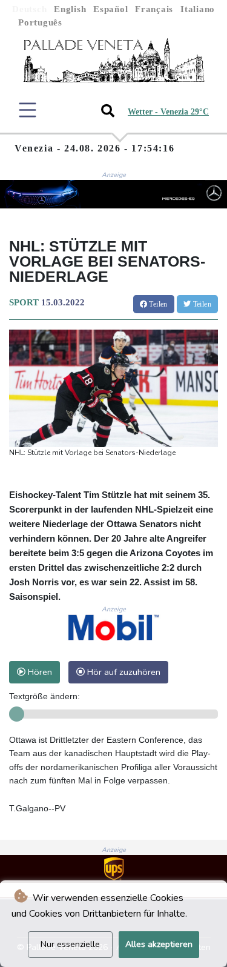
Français (154, 9)
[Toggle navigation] (27, 110)
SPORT (24, 302)
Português (40, 22)
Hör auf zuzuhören (122, 672)
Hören (38, 672)
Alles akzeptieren (158, 944)
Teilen (157, 304)
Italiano (197, 9)
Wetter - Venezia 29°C (168, 111)
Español (110, 9)
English (70, 9)
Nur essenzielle (70, 944)
